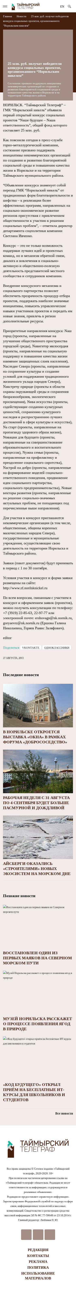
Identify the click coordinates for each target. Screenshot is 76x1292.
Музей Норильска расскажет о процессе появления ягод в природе (37, 1023)
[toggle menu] (5, 6)
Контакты (38, 1256)
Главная (8, 16)
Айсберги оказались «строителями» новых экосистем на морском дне (37, 868)
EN (62, 6)
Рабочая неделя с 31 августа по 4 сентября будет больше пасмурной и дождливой (36, 802)
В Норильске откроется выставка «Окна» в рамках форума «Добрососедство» (35, 737)
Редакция (38, 1250)
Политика (38, 1267)
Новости (21, 16)
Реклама (38, 1262)
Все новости (64, 1113)
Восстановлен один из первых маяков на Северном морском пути (37, 958)
